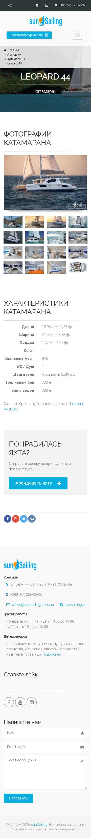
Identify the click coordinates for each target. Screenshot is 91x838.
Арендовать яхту (33, 483)
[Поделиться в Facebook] (7, 519)
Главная (13, 50)
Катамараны (16, 59)
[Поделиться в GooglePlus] (15, 519)
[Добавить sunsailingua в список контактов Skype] (36, 5)
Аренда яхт (14, 54)
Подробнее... (52, 654)
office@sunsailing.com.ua (32, 605)
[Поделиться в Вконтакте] (32, 519)
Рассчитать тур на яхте (27, 35)
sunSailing (39, 825)
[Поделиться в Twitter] (24, 519)
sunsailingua (74, 605)
